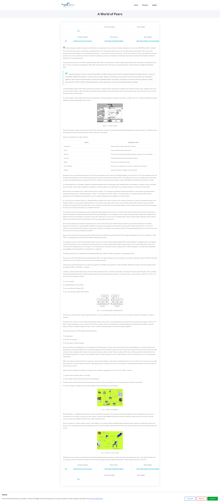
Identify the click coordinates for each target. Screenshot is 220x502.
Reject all (201, 498)
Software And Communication (82, 41)
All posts (145, 5)
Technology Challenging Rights (113, 41)
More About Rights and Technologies (148, 41)
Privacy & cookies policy (96, 498)
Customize (190, 498)
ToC (78, 31)
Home (136, 5)
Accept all (212, 498)
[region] (110, 497)
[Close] (218, 494)
